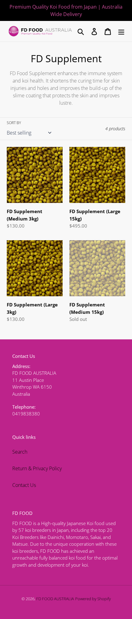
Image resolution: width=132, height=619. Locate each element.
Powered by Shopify (93, 598)
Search (19, 451)
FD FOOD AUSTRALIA (55, 598)
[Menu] (121, 31)
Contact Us (24, 485)
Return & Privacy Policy (37, 468)
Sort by (14, 122)
